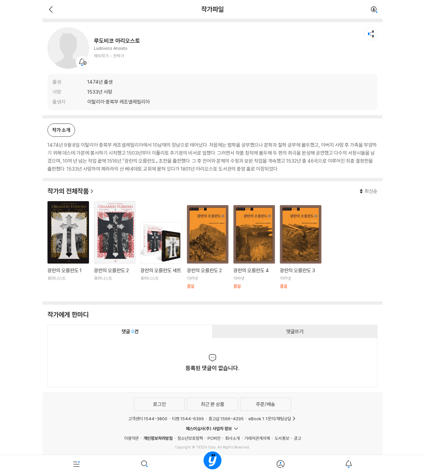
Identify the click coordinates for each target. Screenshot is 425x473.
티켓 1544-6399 (188, 418)
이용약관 (131, 438)
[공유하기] (371, 33)
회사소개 (232, 438)
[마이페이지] (280, 464)
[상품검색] (144, 464)
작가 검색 (374, 10)
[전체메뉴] (76, 464)
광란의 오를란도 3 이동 (300, 250)
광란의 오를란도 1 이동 (68, 248)
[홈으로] (212, 464)
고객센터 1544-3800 (147, 418)
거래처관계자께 (257, 438)
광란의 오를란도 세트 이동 (161, 259)
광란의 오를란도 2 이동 (114, 248)
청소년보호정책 (190, 438)
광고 (297, 438)
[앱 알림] (348, 464)
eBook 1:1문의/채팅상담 (269, 418)
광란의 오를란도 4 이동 (254, 250)
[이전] (49, 9)
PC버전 (214, 438)
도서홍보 (282, 438)
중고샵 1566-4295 (226, 418)
